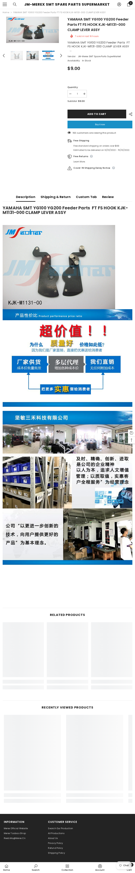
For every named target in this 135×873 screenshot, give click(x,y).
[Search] (15, 4)
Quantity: (73, 87)
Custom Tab (86, 197)
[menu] (5, 4)
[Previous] (3, 55)
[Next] (61, 55)
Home (6, 12)
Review (108, 197)
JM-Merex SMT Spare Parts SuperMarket (99, 56)
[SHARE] (129, 114)
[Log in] (119, 4)
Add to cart (96, 114)
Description (25, 197)
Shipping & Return (56, 197)
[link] (23, 682)
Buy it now (100, 124)
